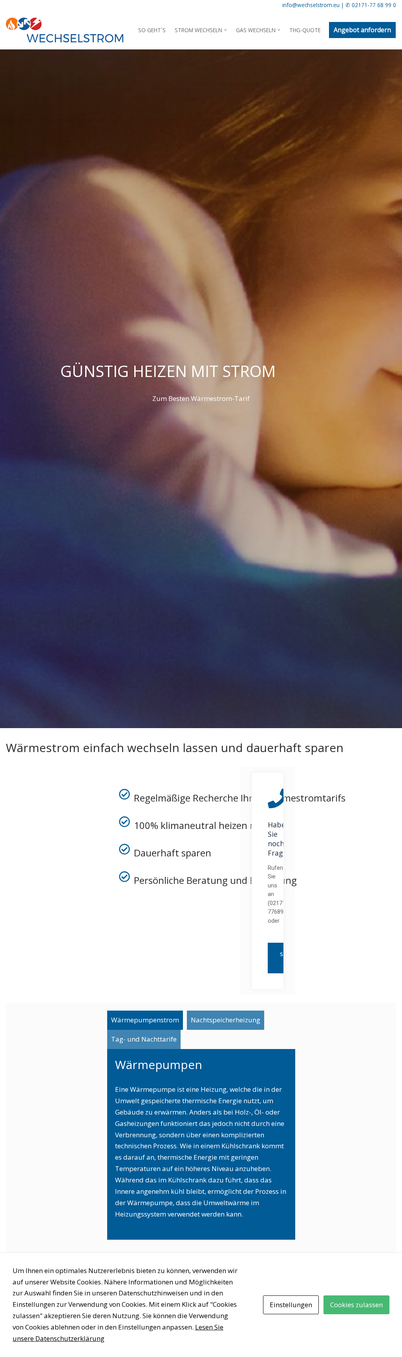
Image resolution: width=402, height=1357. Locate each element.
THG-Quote (305, 30)
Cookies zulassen (356, 1304)
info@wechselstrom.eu (311, 5)
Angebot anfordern (362, 30)
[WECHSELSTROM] (64, 30)
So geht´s (152, 30)
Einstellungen (291, 1304)
